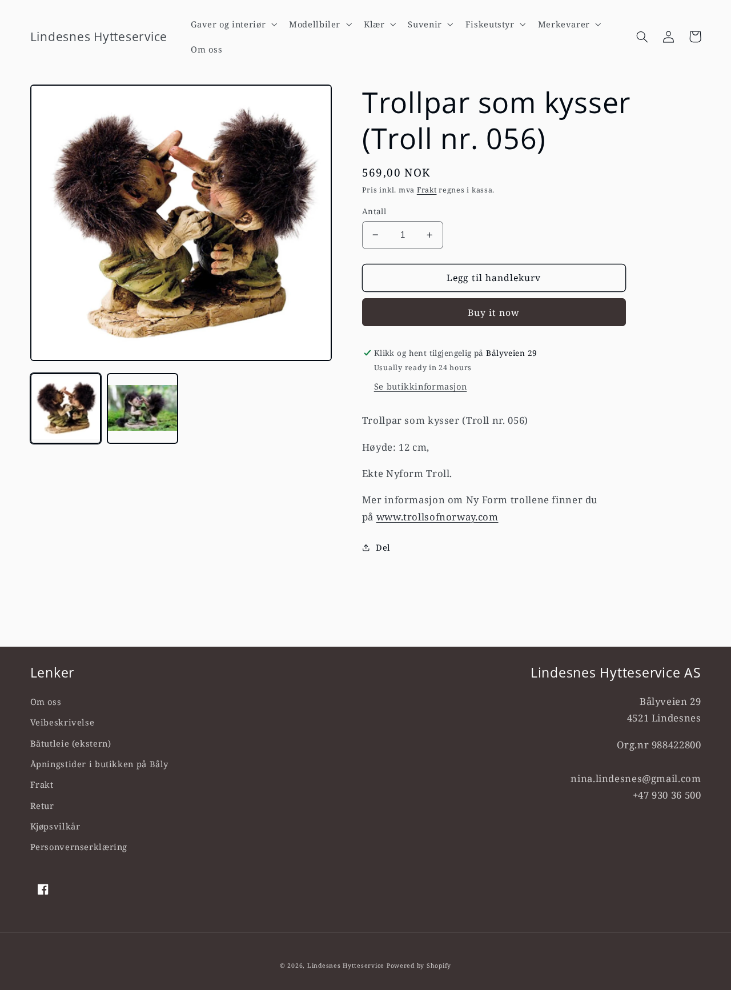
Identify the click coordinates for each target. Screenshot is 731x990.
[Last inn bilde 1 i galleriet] (65, 408)
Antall (374, 211)
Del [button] (383, 547)
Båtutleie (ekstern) (70, 743)
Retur (42, 805)
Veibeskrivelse (62, 722)
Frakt (427, 190)
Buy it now (494, 312)
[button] (233, 24)
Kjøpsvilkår (55, 826)
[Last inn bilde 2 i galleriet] (142, 408)
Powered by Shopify (419, 965)
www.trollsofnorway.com (437, 516)
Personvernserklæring (79, 846)
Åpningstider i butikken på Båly (99, 763)
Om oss (46, 701)
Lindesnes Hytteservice (345, 965)
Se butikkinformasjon (420, 386)
